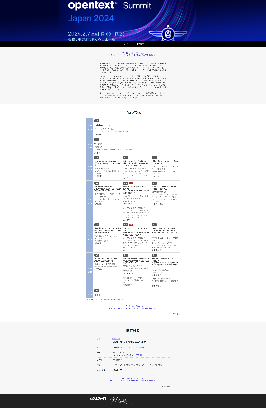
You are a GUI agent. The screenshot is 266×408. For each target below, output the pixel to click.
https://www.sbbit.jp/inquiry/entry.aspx (121, 404)
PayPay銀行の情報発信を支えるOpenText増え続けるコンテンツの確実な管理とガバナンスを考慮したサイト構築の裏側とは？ (165, 263)
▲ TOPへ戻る (175, 314)
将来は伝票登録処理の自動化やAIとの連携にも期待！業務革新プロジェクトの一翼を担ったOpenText (136, 261)
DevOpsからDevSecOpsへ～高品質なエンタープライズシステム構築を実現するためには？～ (107, 189)
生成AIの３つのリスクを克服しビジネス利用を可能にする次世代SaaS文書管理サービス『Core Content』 (136, 163)
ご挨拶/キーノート (102, 125)
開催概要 (140, 44)
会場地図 (139, 355)
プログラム (126, 44)
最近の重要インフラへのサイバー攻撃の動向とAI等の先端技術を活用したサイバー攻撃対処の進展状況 (107, 230)
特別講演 (98, 144)
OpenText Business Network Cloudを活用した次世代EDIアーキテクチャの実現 (107, 163)
